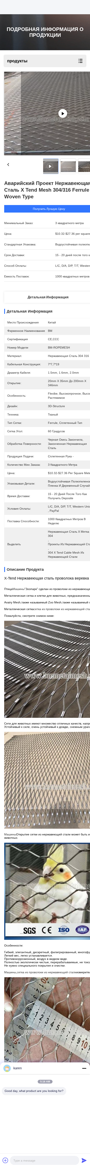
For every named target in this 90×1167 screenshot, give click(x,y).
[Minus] (84, 1068)
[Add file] (5, 1160)
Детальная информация (48, 297)
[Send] (84, 1160)
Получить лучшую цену (49, 208)
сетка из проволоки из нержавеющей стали (46, 972)
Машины (18, 589)
